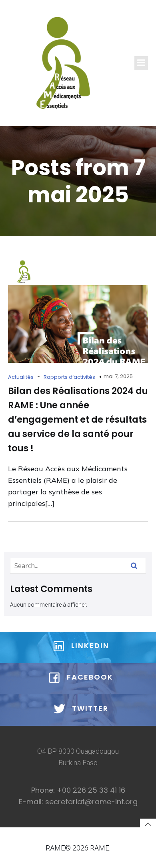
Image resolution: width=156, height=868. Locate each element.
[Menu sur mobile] (141, 63)
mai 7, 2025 (118, 376)
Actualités (21, 377)
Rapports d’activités (69, 377)
